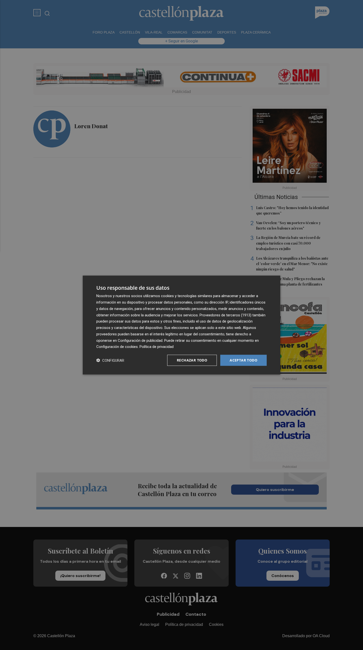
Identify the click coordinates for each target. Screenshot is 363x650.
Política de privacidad (157, 346)
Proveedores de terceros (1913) (225, 315)
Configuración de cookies (117, 346)
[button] (110, 360)
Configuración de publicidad (140, 340)
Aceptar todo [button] (243, 360)
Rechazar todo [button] (192, 360)
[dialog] (181, 325)
